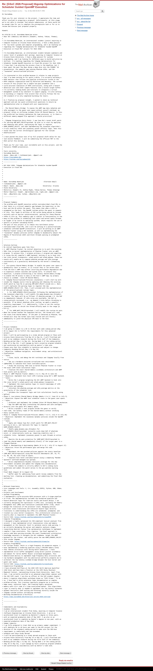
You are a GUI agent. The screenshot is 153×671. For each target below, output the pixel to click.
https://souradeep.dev (12, 157)
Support (43, 669)
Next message (65, 653)
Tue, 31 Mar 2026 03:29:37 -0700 (35, 11)
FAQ (36, 669)
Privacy (51, 669)
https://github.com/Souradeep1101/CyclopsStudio (34, 564)
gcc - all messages (84, 18)
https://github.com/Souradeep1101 (17, 159)
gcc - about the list (83, 21)
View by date (45, 653)
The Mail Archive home (85, 15)
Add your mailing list (26, 669)
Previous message (10, 653)
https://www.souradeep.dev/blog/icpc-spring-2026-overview (27, 597)
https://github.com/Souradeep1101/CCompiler (32, 541)
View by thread (28, 653)
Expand (80, 24)
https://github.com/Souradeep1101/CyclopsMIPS (33, 517)
